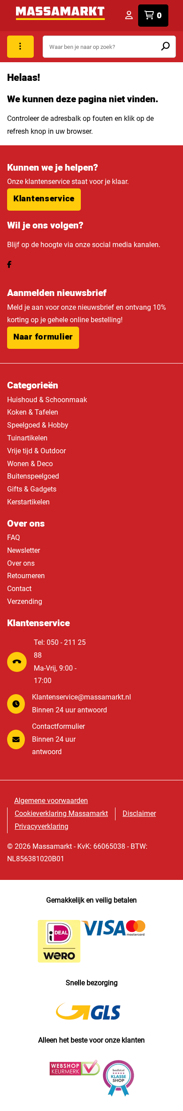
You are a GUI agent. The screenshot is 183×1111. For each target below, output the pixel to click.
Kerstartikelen (28, 502)
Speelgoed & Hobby (37, 425)
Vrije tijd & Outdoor (36, 451)
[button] (44, 199)
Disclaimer (139, 813)
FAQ (13, 537)
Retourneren (26, 575)
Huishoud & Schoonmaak (47, 400)
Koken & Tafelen (32, 412)
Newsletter (23, 550)
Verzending (24, 601)
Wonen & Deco (30, 464)
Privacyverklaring (41, 826)
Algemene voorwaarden (51, 800)
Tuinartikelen (27, 438)
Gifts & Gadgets (31, 489)
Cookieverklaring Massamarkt (61, 813)
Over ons (21, 563)
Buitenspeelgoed (33, 476)
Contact (19, 588)
